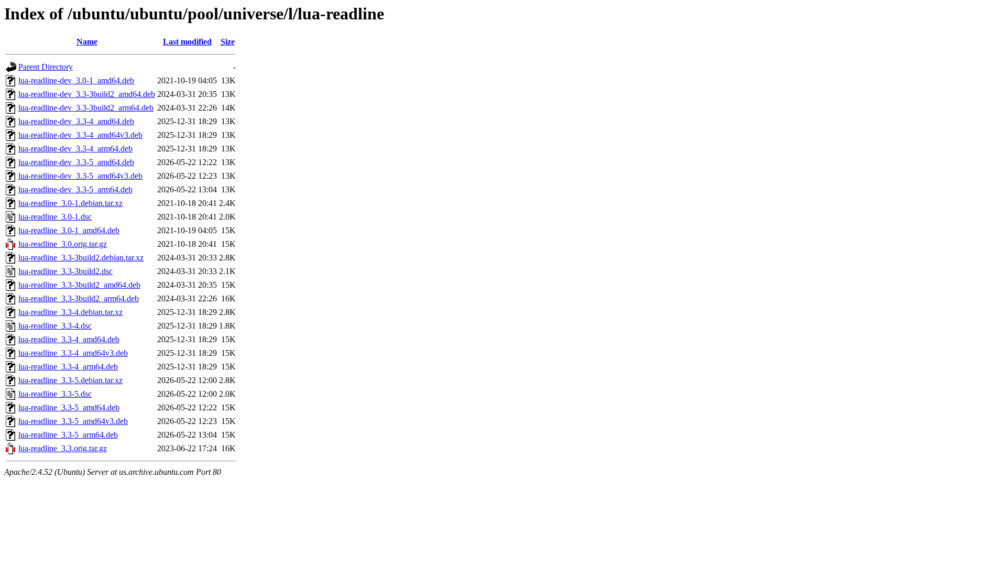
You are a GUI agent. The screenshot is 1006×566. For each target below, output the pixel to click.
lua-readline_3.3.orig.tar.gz (62, 448)
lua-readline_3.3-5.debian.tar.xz (70, 380)
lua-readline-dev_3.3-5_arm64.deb (75, 189)
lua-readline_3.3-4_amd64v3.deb (73, 353)
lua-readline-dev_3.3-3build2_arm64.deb (86, 107)
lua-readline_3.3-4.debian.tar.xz (70, 312)
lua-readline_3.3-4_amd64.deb (68, 339)
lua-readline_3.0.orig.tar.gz (62, 244)
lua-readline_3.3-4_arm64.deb (68, 366)
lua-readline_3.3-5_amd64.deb (68, 407)
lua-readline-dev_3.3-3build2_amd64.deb (86, 94)
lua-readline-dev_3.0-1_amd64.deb (76, 80)
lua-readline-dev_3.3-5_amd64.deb (76, 162)
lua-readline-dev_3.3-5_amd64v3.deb (80, 175)
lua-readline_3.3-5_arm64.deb (68, 434)
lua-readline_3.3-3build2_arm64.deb (78, 298)
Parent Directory (45, 66)
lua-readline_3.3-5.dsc (55, 393)
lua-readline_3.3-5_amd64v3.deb (73, 421)
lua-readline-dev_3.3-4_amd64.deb (76, 121)
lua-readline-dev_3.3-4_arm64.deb (75, 148)
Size (228, 41)
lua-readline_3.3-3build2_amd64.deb (79, 284)
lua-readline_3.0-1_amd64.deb (68, 230)
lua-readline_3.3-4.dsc (55, 325)
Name (86, 41)
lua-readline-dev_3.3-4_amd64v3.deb (80, 134)
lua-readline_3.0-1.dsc (55, 216)
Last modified (187, 41)
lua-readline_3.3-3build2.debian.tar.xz (81, 257)
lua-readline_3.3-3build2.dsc (65, 271)
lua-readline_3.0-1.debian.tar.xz (70, 203)
